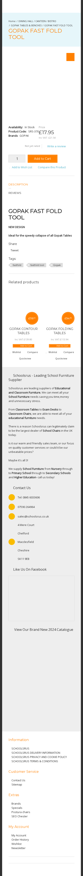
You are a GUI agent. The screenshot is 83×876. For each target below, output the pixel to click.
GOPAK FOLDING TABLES (59, 331)
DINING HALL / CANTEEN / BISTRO (37, 21)
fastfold (17, 265)
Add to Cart (42, 159)
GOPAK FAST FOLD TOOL (58, 25)
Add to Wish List (22, 167)
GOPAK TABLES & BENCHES (26, 25)
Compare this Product (52, 167)
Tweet (15, 250)
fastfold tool (37, 265)
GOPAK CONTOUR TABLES (23, 331)
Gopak (57, 265)
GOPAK (24, 136)
